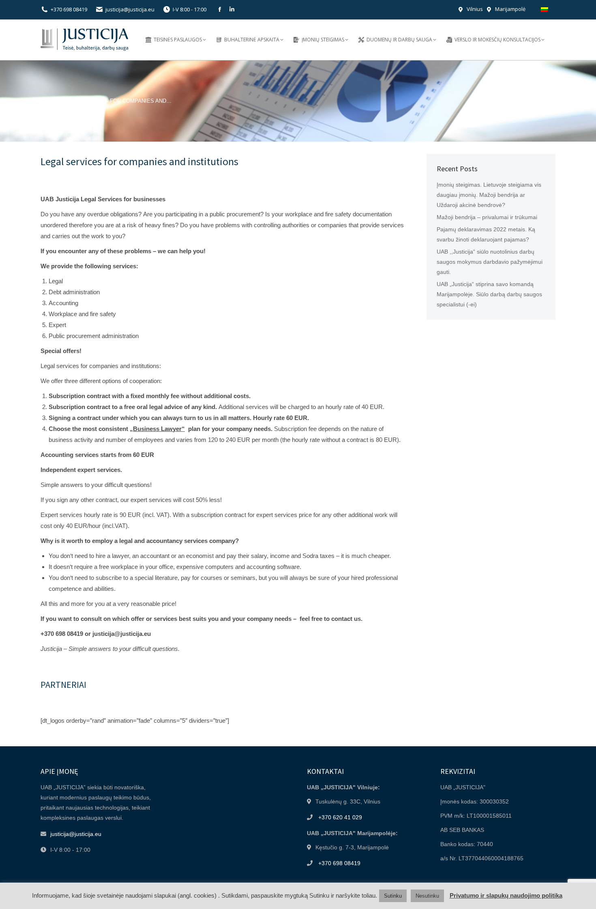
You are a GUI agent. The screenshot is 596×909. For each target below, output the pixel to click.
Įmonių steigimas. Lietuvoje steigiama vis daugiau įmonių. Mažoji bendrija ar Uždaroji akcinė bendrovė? (489, 194)
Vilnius (475, 9)
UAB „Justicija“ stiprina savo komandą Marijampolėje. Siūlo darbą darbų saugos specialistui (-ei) (489, 294)
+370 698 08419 (69, 9)
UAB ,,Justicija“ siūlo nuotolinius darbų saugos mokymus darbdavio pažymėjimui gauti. (489, 261)
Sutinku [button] (393, 896)
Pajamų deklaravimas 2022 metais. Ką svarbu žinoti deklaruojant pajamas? (486, 234)
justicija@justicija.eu (129, 9)
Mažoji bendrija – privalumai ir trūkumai (487, 217)
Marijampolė (510, 9)
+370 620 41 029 (340, 817)
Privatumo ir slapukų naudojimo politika (506, 895)
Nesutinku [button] (427, 896)
